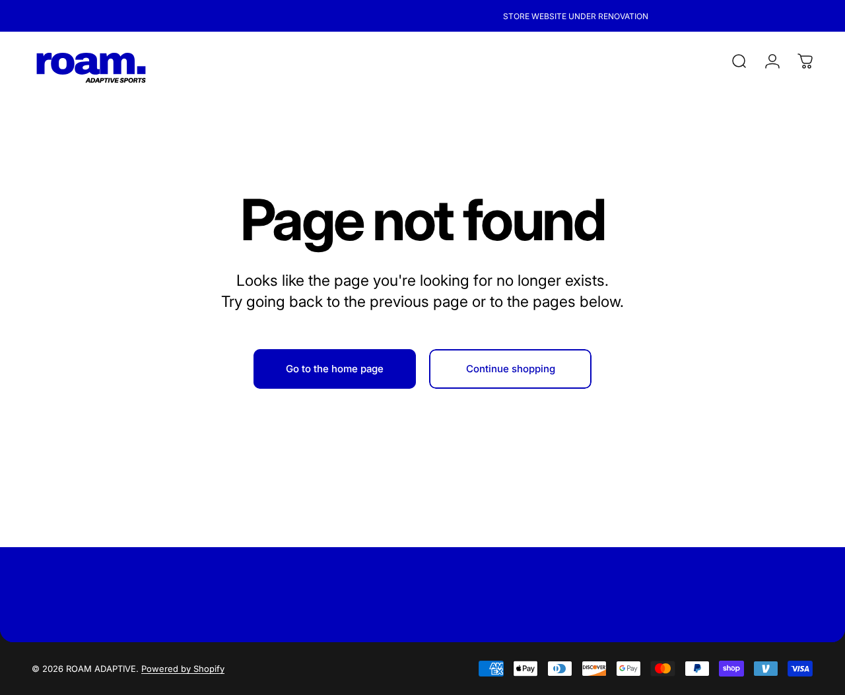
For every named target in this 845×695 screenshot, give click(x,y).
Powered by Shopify (182, 668)
